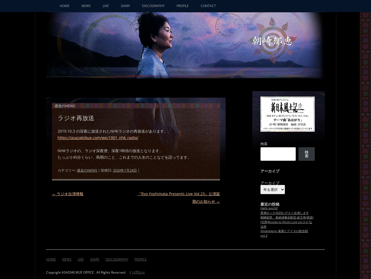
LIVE (106, 6)
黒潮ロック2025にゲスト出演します (284, 213)
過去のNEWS (87, 170)
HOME (65, 6)
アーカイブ (269, 183)
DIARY (125, 6)
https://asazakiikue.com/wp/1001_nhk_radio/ (98, 137)
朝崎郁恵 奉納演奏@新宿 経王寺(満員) (286, 217)
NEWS (86, 6)
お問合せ (138, 272)
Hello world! (269, 208)
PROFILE (183, 6)
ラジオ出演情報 (67, 193)
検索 (264, 143)
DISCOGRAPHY (153, 6)
